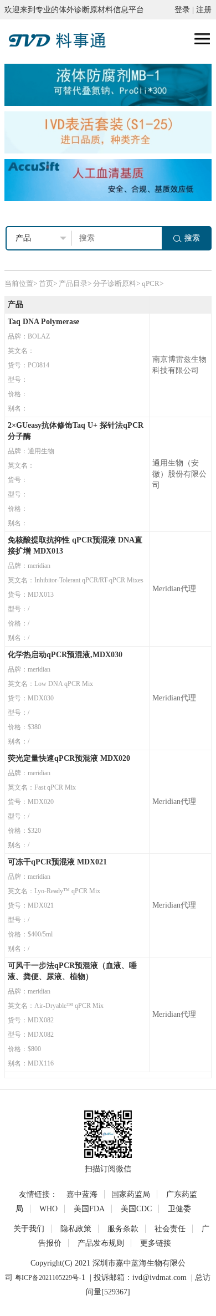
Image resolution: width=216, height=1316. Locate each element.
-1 (82, 1277)
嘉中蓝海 (81, 1194)
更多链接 (155, 1243)
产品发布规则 (101, 1243)
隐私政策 (75, 1229)
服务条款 (122, 1229)
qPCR (151, 283)
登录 (182, 10)
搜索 (192, 238)
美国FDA (89, 1209)
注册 (204, 10)
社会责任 (170, 1229)
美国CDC (136, 1209)
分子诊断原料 (114, 283)
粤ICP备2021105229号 (47, 1278)
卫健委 (179, 1209)
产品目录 (73, 283)
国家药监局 (130, 1194)
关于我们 (28, 1229)
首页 (46, 283)
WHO (48, 1209)
